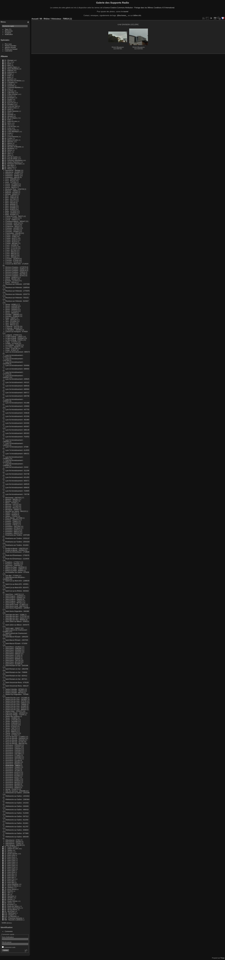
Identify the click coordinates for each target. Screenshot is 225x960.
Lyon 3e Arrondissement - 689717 (17, 392)
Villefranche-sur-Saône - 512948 (17, 813)
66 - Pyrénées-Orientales (13, 164)
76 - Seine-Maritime (11, 884)
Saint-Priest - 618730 (12, 657)
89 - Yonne (8, 903)
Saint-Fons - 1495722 (13, 594)
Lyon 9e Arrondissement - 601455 (17, 477)
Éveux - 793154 (11, 282)
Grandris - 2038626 (12, 316)
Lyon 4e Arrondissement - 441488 (17, 403)
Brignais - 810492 (11, 192)
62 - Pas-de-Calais (11, 157)
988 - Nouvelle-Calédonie (13, 920)
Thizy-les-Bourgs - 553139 (14, 740)
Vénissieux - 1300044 (13, 748)
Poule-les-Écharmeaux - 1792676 (17, 555)
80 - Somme (8, 891)
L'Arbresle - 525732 (12, 326)
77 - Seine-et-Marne (11, 886)
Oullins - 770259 (11, 516)
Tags (6, 29)
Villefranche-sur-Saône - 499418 (17, 809)
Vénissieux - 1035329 (13, 745)
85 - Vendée (8, 898)
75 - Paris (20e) (9, 872)
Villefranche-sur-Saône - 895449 (17, 837)
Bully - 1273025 (11, 211)
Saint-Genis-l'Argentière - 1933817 (17, 608)
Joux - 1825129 (10, 320)
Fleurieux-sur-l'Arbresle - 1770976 (17, 291)
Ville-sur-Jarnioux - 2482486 (15, 791)
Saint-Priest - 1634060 (13, 650)
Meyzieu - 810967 (11, 501)
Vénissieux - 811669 (12, 776)
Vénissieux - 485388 (12, 762)
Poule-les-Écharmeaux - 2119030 (17, 559)
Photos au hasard (11, 49)
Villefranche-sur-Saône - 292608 (17, 806)
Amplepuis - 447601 (12, 174)
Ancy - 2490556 (10, 179)
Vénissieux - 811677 (12, 777)
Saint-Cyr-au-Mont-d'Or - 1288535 (17, 581)
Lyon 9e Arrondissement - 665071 (17, 481)
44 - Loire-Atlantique (11, 131)
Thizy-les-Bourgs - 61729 (14, 742)
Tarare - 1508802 (11, 718)
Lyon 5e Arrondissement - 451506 (17, 416)
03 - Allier (7, 65)
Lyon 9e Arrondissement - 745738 (17, 494)
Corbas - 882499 (11, 243)
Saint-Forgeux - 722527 (13, 601)
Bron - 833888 (10, 208)
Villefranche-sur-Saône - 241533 (17, 803)
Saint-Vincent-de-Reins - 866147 (17, 686)
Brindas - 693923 (11, 194)
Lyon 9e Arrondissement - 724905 (17, 491)
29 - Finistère (9, 104)
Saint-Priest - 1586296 (13, 648)
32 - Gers (7, 113)
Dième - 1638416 (11, 277)
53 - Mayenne (9, 145)
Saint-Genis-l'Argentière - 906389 (17, 611)
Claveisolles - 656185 (13, 233)
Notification (9, 34)
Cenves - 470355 (11, 218)
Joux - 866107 (10, 325)
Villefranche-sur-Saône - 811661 (16, 823)
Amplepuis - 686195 (12, 177)
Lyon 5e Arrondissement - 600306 (17, 423)
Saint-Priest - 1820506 (13, 652)
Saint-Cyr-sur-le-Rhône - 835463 (17, 591)
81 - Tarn (7, 892)
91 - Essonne (9, 904)
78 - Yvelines (8, 887)
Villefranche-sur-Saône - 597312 (17, 816)
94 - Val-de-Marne (10, 909)
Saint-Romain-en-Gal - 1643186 (16, 665)
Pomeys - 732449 (11, 523)
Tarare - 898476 (11, 731)
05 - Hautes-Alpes (10, 67)
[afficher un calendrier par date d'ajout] (215, 18)
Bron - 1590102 (10, 197)
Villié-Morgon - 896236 (13, 845)
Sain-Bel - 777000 (11, 575)
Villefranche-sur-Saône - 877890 (17, 833)
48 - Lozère (8, 138)
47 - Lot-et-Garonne (11, 136)
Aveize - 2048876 (11, 186)
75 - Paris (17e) (9, 867)
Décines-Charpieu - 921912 (15, 275)
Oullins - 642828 (11, 514)
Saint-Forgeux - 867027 (13, 603)
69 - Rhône (8, 169)
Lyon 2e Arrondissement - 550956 (17, 365)
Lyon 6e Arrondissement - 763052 (17, 436)
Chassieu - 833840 (12, 231)
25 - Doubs (8, 99)
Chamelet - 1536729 (12, 223)
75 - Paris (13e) (9, 860)
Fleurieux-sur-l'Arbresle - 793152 (17, 297)
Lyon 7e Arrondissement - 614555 (17, 450)
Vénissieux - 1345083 (13, 750)
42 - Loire (7, 128)
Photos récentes (10, 46)
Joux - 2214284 (10, 321)
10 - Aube (7, 75)
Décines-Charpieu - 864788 (15, 274)
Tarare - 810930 (11, 730)
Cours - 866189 (10, 257)
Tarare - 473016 (11, 726)
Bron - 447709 (10, 199)
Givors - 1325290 (11, 306)
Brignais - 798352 (11, 191)
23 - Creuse (8, 96)
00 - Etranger (9, 60)
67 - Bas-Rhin (9, 165)
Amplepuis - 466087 (12, 175)
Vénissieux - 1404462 (13, 752)
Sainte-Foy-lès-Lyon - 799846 (15, 704)
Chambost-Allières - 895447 (15, 221)
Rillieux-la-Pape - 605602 (14, 570)
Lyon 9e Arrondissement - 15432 (16, 467)
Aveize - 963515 (11, 187)
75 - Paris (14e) (9, 862)
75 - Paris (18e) (9, 869)
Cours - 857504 (10, 250)
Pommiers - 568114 (12, 531)
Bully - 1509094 (11, 213)
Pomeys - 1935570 (12, 520)
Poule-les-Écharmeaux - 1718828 (17, 552)
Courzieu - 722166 (12, 262)
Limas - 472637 (10, 350)
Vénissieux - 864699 (12, 784)
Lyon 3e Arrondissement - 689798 (17, 396)
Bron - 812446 (10, 206)
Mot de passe (6, 942)
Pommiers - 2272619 (12, 528)
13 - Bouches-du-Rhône (12, 80)
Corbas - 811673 (11, 242)
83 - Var (7, 894)
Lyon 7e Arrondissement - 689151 (17, 453)
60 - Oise (7, 153)
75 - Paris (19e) (9, 870)
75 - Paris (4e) (9, 874)
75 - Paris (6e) (9, 877)
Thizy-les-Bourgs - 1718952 (15, 737)
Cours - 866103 (10, 252)
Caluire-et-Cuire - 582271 (14, 216)
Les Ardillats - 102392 (13, 345)
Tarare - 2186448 (11, 723)
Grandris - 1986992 (12, 314)
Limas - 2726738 (11, 348)
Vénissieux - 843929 (12, 781)
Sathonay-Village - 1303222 (15, 713)
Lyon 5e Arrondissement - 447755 (17, 409)
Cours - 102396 (10, 245)
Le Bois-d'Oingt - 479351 (14, 340)
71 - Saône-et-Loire (11, 848)
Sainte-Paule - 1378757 (13, 711)
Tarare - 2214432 (11, 725)
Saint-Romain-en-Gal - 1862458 (16, 669)
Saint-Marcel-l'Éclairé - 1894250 (16, 637)
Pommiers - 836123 (12, 533)
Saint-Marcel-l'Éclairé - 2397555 (16, 640)
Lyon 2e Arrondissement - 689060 (17, 369)
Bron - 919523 (10, 209)
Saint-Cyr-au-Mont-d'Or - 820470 (17, 587)
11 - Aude (7, 77)
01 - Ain (7, 62)
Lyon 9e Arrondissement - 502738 (17, 474)
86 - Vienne (8, 899)
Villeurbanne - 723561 (13, 843)
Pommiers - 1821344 (12, 526)
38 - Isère (7, 123)
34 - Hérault (8, 116)
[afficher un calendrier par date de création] (219, 18)
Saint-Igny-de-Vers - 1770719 (15, 616)
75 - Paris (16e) (9, 865)
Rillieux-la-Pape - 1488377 (14, 569)
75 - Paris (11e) (9, 857)
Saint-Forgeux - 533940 (13, 598)
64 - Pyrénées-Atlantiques (13, 160)
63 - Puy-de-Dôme (10, 158)
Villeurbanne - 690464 (13, 842)
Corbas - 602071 (11, 238)
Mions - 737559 (10, 503)
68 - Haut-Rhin (9, 167)
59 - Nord (7, 152)
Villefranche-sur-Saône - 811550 (16, 820)
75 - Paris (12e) (9, 859)
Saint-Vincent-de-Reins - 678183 (17, 682)
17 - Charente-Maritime (12, 87)
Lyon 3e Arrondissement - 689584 (17, 389)
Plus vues (8, 44)
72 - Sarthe (8, 850)
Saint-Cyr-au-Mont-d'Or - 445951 (17, 584)
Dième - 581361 (11, 279)
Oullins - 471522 (11, 513)
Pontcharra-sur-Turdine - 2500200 (17, 542)
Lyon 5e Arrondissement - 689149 (17, 430)
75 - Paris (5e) (9, 876)
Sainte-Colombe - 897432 (14, 692)
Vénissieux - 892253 (12, 786)
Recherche (9, 31)
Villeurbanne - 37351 (12, 840)
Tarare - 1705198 (11, 720)
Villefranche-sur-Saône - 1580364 (17, 799)
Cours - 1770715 (11, 248)
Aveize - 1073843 (11, 184)
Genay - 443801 (11, 304)
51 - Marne (8, 143)
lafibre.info (137, 15)
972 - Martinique (10, 913)
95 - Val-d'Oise (9, 911)
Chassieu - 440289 (12, 228)
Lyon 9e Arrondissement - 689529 (17, 484)
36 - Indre (7, 119)
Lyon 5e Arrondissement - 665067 (17, 426)
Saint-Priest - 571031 (12, 655)
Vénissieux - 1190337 (13, 747)
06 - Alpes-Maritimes (11, 69)
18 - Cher (7, 89)
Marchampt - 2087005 (13, 498)
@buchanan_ (122, 15)
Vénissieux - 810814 (12, 774)
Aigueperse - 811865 (12, 172)
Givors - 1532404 (11, 308)
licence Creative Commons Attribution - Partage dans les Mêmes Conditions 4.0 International (139, 8)
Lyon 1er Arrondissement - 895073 (17, 352)
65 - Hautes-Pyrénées (12, 162)
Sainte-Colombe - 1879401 (15, 689)
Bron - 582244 (10, 203)
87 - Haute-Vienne (10, 901)
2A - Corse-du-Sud (10, 106)
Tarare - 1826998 (11, 721)
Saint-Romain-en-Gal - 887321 (16, 679)
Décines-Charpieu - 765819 (15, 272)
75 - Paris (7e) (9, 879)
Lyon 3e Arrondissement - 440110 (17, 382)
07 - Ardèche (8, 70)
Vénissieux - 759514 (12, 765)
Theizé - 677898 (11, 735)
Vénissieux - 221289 (12, 760)
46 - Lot (7, 135)
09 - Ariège (8, 74)
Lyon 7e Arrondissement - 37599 (16, 447)
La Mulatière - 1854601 (13, 330)
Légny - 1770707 (11, 342)
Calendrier (8, 51)
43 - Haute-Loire (10, 130)
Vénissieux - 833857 (12, 779)
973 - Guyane (9, 915)
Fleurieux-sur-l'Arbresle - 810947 (17, 301)
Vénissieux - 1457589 (13, 753)
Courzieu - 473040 (12, 260)
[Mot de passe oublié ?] (25, 951)
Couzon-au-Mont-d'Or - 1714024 (16, 264)
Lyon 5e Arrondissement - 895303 (17, 433)
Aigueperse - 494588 (12, 170)
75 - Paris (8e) (9, 881)
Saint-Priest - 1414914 (13, 647)
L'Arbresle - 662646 (12, 328)
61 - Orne (7, 155)
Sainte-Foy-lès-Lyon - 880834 (15, 709)
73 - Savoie (8, 852)
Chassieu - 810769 (12, 230)
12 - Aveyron (8, 79)
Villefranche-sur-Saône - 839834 (17, 830)
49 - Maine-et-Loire (11, 140)
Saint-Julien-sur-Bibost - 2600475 (17, 625)
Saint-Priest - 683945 (12, 659)
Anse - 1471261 (11, 182)
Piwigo (222, 958)
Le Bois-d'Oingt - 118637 (14, 336)
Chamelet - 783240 (12, 225)
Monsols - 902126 (11, 508)
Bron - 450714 (10, 201)
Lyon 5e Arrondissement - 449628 (17, 413)
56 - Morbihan (9, 148)
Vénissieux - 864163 (12, 782)
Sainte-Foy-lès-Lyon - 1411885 (16, 698)
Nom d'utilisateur (8, 937)
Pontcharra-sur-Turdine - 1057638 (17, 535)
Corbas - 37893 (10, 236)
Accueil (35, 19)
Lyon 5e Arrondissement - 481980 (17, 420)
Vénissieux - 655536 (12, 764)
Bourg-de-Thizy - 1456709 (14, 189)
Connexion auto (9, 947)
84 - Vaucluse (9, 896)
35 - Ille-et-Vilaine (10, 118)
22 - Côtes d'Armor (10, 94)
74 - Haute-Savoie (10, 854)
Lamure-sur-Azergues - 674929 (16, 331)
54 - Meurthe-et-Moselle (12, 147)
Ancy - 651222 (10, 181)
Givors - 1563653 (11, 309)
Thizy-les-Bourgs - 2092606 (15, 738)
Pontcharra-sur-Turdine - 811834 (17, 545)
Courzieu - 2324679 (12, 258)
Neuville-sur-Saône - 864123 (15, 511)
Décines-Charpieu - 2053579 (15, 270)
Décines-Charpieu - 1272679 (15, 267)
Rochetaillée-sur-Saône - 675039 (17, 572)
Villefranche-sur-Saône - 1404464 (17, 796)
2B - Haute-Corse (10, 108)
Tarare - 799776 (11, 728)
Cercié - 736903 (11, 220)
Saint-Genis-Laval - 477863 (15, 604)
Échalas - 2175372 (12, 281)
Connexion (9, 931)
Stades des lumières (12, 716)
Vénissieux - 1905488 (13, 757)
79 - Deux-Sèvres (10, 889)
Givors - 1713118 (11, 311)
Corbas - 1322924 (11, 235)
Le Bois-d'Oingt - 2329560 (14, 338)
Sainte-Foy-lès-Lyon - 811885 (15, 706)
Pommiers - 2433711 (12, 530)
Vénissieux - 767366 (12, 770)
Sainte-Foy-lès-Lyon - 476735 (15, 701)
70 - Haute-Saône (10, 847)
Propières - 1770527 (12, 562)
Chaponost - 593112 (12, 226)
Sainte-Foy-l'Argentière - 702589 (16, 694)
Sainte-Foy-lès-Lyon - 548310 (15, 703)
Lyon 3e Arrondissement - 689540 (17, 386)
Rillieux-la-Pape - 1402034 (14, 567)
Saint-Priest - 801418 (12, 662)
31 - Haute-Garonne (11, 111)
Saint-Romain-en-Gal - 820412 (16, 676)
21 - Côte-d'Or (9, 92)
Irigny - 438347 (10, 318)
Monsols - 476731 (11, 504)
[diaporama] (211, 18)
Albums (4, 56)
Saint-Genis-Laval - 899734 (15, 606)
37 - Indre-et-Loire (10, 121)
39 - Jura (7, 125)
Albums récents (10, 47)
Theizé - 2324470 (11, 733)
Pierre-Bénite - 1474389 (13, 518)
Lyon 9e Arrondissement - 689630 (17, 487)
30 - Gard (7, 109)
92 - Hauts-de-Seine (11, 906)
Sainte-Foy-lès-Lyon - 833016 (15, 708)
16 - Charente (9, 86)
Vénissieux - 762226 (12, 769)
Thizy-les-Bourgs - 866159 (14, 743)
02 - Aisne (7, 64)
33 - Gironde (8, 114)
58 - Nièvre (8, 150)
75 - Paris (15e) (9, 864)
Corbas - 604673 (11, 240)
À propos (8, 33)
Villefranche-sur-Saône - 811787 (16, 826)
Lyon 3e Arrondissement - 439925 (17, 379)
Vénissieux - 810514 (12, 772)
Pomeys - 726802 (11, 521)
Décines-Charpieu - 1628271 (15, 269)
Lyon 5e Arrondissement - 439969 (17, 406)
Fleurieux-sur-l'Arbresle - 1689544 (17, 287)
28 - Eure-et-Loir (10, 103)
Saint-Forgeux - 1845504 (14, 596)
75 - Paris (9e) (9, 882)
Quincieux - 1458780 (12, 565)
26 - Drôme (8, 101)
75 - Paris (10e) (9, 855)
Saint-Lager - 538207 (12, 628)
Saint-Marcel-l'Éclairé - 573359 (16, 643)
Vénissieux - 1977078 (13, 759)
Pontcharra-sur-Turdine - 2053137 (17, 538)
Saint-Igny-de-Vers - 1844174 (15, 618)
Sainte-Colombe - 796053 (14, 691)
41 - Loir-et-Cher (10, 126)
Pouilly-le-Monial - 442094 (14, 550)
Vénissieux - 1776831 (13, 755)
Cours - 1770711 (11, 247)
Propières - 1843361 (12, 564)
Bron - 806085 (10, 204)
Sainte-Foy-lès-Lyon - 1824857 (16, 699)
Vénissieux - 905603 (12, 787)
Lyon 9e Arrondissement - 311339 (17, 470)
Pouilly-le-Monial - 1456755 (15, 548)
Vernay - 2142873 (11, 789)
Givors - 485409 (11, 313)
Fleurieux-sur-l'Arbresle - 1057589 (17, 284)
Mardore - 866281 (11, 499)
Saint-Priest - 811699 (12, 664)
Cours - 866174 (10, 255)
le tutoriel (124, 12)
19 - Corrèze (8, 91)
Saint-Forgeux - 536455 (13, 599)
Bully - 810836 (10, 214)
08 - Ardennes (9, 72)
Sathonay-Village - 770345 (14, 715)
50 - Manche (8, 142)
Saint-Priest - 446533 (12, 653)
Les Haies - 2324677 (12, 347)
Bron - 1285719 (10, 196)
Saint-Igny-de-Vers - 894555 (15, 620)
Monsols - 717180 (11, 506)
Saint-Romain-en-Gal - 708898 (16, 672)
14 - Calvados (9, 82)
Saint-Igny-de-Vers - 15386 (14, 614)
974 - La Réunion (10, 916)
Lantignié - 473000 (12, 335)
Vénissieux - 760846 (12, 767)
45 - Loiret (7, 133)
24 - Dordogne (9, 97)
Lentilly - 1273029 (11, 343)
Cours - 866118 (10, 253)
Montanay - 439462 (12, 509)
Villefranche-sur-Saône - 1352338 (17, 792)
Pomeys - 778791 (11, 525)
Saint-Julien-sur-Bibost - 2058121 (17, 621)
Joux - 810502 (10, 323)
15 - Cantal (8, 84)
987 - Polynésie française (13, 918)
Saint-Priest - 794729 (12, 660)
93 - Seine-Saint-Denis (12, 908)
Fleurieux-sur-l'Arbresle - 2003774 (17, 294)
